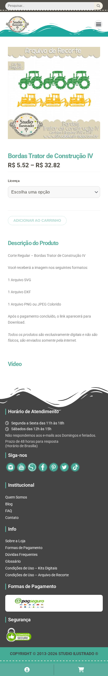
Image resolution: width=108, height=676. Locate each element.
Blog (9, 504)
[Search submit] (98, 6)
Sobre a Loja (15, 541)
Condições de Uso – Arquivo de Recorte (37, 575)
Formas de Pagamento (23, 548)
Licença (14, 181)
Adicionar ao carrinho (37, 221)
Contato (12, 518)
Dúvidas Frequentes (21, 554)
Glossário (13, 561)
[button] (98, 24)
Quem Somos (16, 497)
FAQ (8, 511)
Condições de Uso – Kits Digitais (31, 568)
